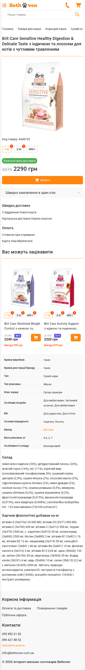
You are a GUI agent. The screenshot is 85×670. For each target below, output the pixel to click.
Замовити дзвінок (13, 645)
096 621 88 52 (11, 640)
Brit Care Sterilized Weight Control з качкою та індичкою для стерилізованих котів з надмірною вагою (22, 326)
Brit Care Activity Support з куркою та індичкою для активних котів (61, 326)
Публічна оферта (14, 615)
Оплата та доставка (16, 608)
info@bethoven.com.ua (18, 653)
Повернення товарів (52, 608)
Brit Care (48, 429)
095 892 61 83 (11, 634)
